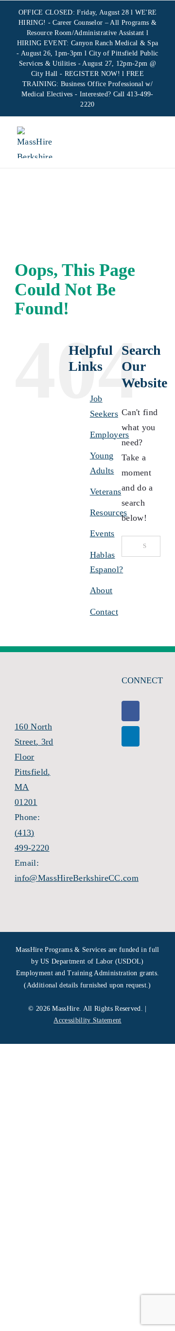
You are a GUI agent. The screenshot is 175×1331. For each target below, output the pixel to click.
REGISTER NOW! (92, 73)
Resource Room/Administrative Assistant (85, 32)
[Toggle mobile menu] (150, 143)
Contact (104, 612)
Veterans (106, 491)
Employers (109, 434)
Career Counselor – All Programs (100, 22)
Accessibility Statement (87, 1020)
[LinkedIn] (131, 736)
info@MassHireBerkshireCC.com (77, 878)
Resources (108, 512)
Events (102, 533)
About (101, 590)
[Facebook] (131, 711)
